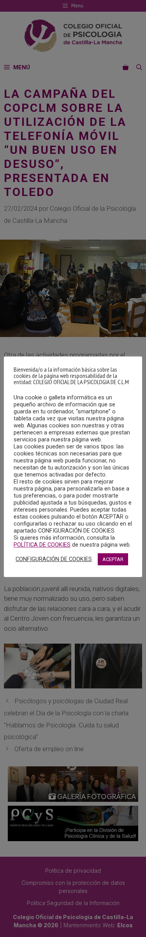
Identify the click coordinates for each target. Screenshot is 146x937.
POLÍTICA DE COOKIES (42, 544)
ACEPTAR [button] (112, 559)
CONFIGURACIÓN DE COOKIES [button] (54, 559)
